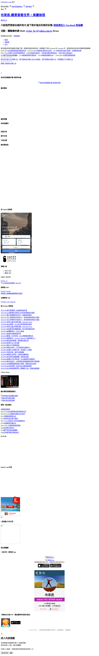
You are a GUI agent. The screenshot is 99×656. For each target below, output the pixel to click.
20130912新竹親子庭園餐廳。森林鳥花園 (15, 357)
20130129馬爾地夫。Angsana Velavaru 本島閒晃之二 (18, 338)
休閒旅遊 (17, 36)
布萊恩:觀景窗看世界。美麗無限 (23, 15)
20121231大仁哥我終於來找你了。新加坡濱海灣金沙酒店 (20, 320)
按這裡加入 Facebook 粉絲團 (68, 25)
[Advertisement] (23, 69)
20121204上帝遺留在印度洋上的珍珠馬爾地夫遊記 (18, 313)
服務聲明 (67, 630)
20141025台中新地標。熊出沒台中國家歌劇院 (16, 366)
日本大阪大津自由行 (66, 53)
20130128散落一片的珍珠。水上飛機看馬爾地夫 (17, 336)
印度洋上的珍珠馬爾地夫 (16, 53)
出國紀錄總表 (5, 409)
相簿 (6, 40)
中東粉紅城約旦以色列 (44, 51)
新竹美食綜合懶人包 (26, 59)
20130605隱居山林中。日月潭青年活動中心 (15, 347)
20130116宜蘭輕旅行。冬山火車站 (12, 331)
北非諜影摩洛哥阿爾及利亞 (17, 51)
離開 (11, 653)
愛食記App (51, 560)
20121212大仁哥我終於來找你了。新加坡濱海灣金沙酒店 (20, 317)
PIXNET (35, 630)
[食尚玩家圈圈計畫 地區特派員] (49, 83)
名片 (6, 44)
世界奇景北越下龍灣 (63, 51)
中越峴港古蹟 (76, 51)
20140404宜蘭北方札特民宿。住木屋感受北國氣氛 (18, 359)
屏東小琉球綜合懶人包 (8, 63)
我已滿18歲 (5, 653)
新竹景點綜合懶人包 (49, 59)
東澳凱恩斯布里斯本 (29, 55)
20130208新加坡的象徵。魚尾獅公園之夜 (15, 340)
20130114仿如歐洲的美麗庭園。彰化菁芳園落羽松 (18, 329)
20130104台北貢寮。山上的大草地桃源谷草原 (16, 324)
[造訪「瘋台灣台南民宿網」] (8, 400)
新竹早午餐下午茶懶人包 (9, 59)
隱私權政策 (60, 630)
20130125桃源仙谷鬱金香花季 (11, 333)
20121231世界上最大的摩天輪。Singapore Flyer (16, 322)
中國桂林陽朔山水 (47, 55)
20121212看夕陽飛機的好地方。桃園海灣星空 (16, 315)
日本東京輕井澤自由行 (49, 53)
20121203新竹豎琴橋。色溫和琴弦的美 (14, 310)
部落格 (7, 42)
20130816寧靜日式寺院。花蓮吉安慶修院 (15, 354)
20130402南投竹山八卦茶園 (10, 343)
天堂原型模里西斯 (69, 55)
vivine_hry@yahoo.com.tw (39, 31)
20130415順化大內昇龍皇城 (10, 345)
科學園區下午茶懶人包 (65, 59)
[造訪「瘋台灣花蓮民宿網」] (8, 398)
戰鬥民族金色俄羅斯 (10, 55)
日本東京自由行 (34, 53)
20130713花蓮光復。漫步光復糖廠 (12, 352)
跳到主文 (4, 20)
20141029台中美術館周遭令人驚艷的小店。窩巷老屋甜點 (20, 368)
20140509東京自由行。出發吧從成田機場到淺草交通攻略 (20, 361)
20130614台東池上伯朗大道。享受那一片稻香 (16, 350)
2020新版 (37, 59)
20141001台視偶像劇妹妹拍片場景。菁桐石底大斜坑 (18, 364)
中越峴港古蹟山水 (10, 423)
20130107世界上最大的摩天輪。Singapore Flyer (16, 326)
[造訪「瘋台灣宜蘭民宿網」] (9, 396)
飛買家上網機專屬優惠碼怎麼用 (11, 293)
